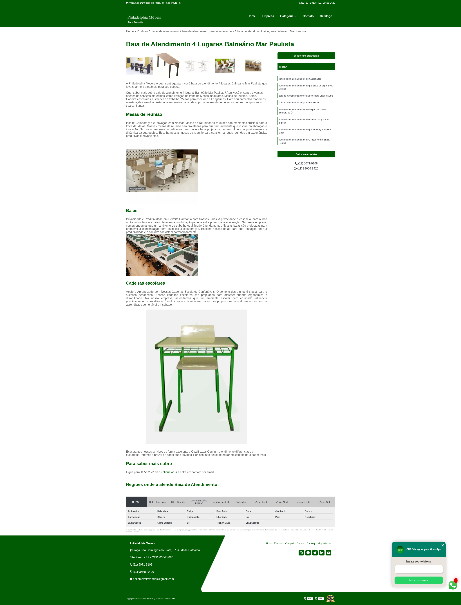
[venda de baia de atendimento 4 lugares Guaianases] (139, 65)
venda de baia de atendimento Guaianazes (300, 79)
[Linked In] (322, 552)
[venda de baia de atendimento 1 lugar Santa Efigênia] (196, 65)
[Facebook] (308, 552)
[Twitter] (315, 552)
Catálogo (326, 16)
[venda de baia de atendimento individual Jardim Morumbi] (168, 65)
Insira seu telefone (418, 561)
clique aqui (170, 472)
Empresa (268, 16)
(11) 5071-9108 (309, 2)
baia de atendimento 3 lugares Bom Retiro (299, 102)
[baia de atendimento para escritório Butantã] (225, 65)
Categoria (287, 16)
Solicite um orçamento (306, 55)
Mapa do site (324, 543)
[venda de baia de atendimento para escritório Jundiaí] (253, 65)
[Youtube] (328, 552)
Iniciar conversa (418, 580)
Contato (308, 16)
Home (252, 16)
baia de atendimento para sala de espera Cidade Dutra (306, 96)
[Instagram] (301, 552)
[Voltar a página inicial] (144, 17)
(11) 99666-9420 (326, 2)
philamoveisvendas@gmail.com (153, 579)
